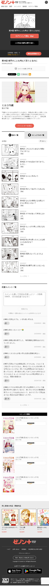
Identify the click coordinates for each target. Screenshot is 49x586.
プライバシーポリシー (24, 553)
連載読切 (4, 6)
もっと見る (23, 276)
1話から (43, 141)
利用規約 (24, 549)
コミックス (17, 6)
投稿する (24, 309)
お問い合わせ (16, 549)
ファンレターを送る (24, 126)
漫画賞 (25, 6)
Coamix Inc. (22, 561)
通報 (44, 323)
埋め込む (25, 74)
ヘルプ (8, 549)
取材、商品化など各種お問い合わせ (24, 557)
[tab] (13, 135)
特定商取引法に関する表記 (35, 549)
